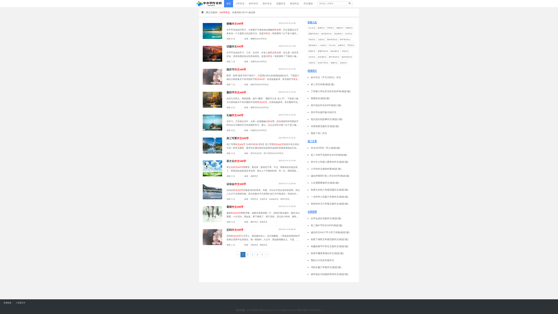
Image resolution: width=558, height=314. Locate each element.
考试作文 (294, 3)
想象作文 (339, 28)
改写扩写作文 (323, 63)
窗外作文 (254, 222)
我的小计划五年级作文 (322, 260)
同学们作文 (285, 199)
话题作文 (281, 3)
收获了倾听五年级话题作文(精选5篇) (329, 239)
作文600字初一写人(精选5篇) (325, 148)
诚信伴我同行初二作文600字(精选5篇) (330, 176)
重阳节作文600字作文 (260, 107)
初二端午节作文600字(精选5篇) (327, 225)
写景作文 (330, 28)
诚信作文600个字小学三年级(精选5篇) (330, 232)
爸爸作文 (263, 222)
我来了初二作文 (319, 133)
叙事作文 (321, 28)
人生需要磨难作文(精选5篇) (325, 183)
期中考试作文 (345, 40)
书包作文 (254, 245)
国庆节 (236, 69)
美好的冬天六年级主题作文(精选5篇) (329, 204)
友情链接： (8, 303)
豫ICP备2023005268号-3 (310, 310)
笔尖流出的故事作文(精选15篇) (327, 119)
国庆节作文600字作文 (260, 84)
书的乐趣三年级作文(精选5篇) (326, 267)
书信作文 (311, 40)
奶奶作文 (263, 245)
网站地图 (240, 310)
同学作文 (254, 199)
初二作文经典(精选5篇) (322, 84)
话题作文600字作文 (259, 61)
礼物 (235, 115)
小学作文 (240, 3)
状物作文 (349, 28)
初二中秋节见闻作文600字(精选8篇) (329, 155)
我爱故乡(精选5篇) (320, 98)
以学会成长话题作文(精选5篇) (326, 218)
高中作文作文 (256, 153)
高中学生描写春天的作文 (323, 112)
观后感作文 (312, 45)
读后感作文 (338, 34)
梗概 (235, 23)
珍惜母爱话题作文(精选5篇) (325, 126)
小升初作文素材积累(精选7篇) (326, 169)
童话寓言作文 (326, 34)
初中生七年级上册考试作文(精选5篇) (329, 162)
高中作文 (267, 3)
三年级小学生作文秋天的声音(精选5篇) (331, 91)
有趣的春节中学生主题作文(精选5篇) (329, 246)
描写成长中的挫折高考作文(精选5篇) (329, 274)
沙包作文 (263, 199)
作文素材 (308, 3)
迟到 (235, 229)
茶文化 (236, 161)
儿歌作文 (321, 40)
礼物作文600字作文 (259, 130)
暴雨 (235, 206)
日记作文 (348, 34)
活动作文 (343, 63)
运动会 (236, 184)
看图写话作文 (313, 34)
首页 (228, 3)
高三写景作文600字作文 (274, 153)
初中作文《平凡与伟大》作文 (326, 77)
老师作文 (254, 176)
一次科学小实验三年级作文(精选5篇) (329, 197)
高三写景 (238, 138)
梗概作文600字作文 (259, 39)
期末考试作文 (332, 40)
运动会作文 (274, 199)
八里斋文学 (20, 303)
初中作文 (253, 3)
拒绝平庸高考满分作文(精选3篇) (327, 253)
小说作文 (323, 45)
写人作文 (311, 28)
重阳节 (236, 92)
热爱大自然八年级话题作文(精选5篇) (329, 190)
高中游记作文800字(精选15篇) (326, 105)
